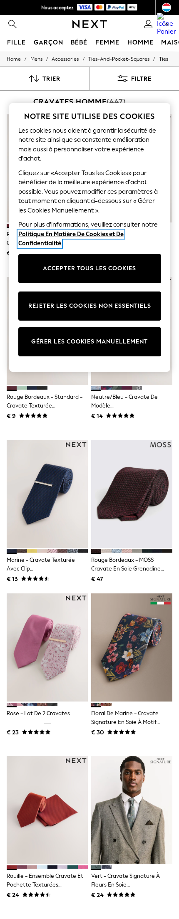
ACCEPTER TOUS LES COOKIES (89, 268)
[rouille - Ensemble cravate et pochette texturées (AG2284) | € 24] (47, 810)
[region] (89, 237)
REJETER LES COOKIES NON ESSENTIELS (89, 305)
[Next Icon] (89, 24)
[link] (12, 24)
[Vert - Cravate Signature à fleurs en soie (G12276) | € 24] (131, 810)
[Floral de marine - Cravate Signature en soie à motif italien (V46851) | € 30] (131, 647)
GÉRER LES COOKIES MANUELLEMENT (89, 341)
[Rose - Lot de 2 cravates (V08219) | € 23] (47, 647)
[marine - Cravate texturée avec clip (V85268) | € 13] (47, 494)
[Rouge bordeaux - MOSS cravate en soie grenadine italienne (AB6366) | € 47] (131, 494)
